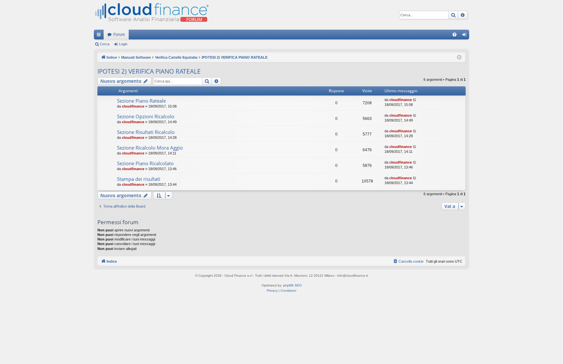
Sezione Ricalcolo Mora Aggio (150, 147)
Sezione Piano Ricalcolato (145, 163)
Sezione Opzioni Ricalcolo (145, 116)
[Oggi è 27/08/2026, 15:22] (459, 57)
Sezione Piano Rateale (141, 100)
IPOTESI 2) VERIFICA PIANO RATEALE (149, 71)
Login (123, 44)
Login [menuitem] (465, 35)
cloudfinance (133, 106)
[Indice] (151, 15)
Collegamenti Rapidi (100, 35)
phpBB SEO (292, 285)
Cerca (104, 44)
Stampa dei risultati (138, 179)
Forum (119, 34)
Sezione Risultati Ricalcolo (146, 132)
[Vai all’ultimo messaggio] (415, 99)
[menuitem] (454, 34)
